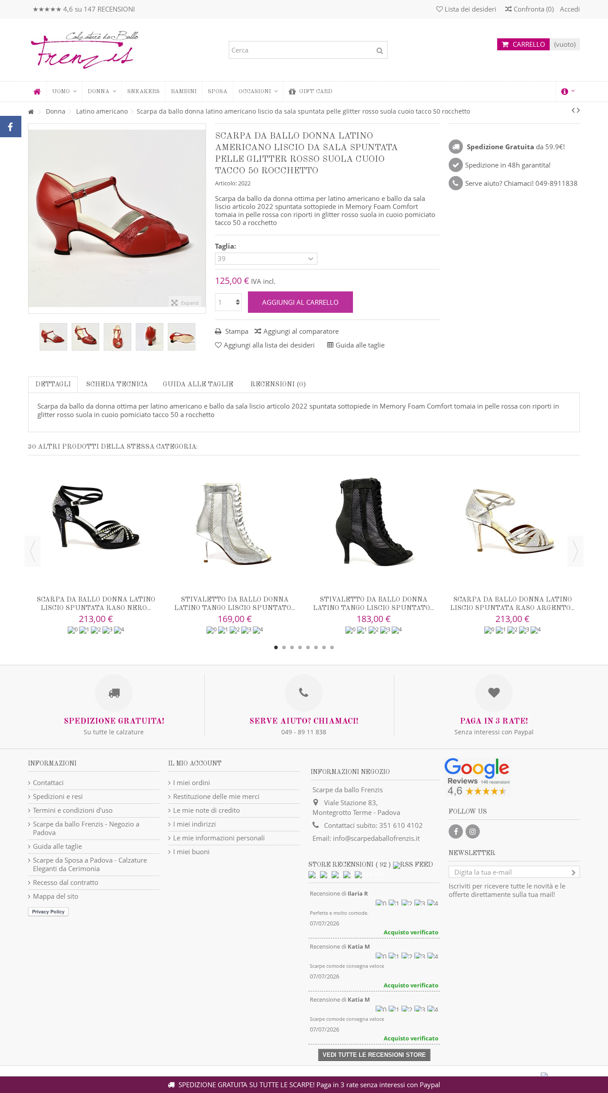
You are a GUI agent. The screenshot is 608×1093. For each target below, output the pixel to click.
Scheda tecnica (117, 384)
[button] (102, 92)
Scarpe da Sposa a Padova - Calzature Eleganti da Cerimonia (90, 864)
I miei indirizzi (194, 824)
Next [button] (575, 551)
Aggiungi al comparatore (301, 331)
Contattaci (48, 782)
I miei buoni (191, 851)
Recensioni (277, 384)
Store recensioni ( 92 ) (349, 865)
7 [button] (324, 647)
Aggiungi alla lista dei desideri (269, 344)
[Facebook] (456, 831)
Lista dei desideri (469, 8)
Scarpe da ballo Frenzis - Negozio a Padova (86, 828)
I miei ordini (191, 782)
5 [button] (308, 647)
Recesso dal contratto (65, 882)
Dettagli (53, 384)
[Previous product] (573, 110)
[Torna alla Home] (30, 112)
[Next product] (578, 110)
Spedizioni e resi (58, 796)
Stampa (235, 331)
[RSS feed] (413, 865)
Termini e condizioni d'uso (73, 810)
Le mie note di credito (206, 810)
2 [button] (284, 647)
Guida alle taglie (198, 384)
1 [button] (276, 647)
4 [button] (300, 647)
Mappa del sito (55, 896)
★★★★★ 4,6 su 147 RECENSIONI (83, 8)
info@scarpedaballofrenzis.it (376, 838)
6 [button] (316, 647)
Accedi (569, 8)
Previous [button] (32, 551)
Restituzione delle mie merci (216, 796)
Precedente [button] (33, 218)
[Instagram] (473, 831)
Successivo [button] (201, 218)
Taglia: (226, 246)
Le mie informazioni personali (219, 838)
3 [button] (292, 647)
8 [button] (332, 647)
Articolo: (226, 183)
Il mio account (195, 764)
